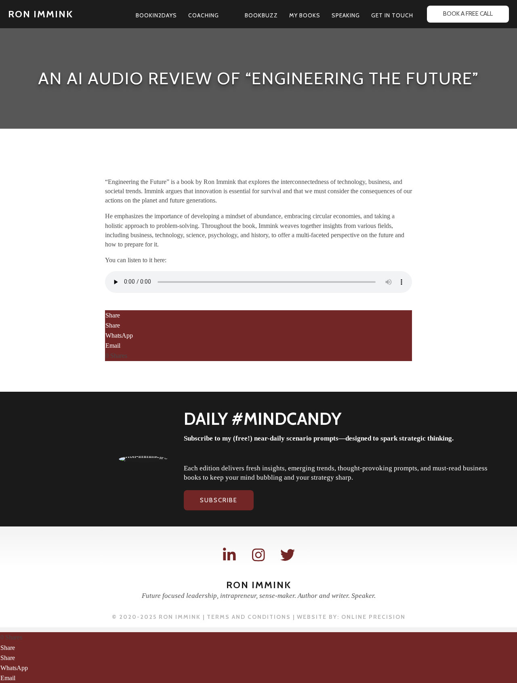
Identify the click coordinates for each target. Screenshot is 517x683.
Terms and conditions (249, 616)
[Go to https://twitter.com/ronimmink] (287, 555)
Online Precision (373, 616)
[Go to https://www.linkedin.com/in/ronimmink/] (229, 555)
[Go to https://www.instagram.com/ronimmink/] (258, 555)
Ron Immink (40, 14)
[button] (222, 15)
